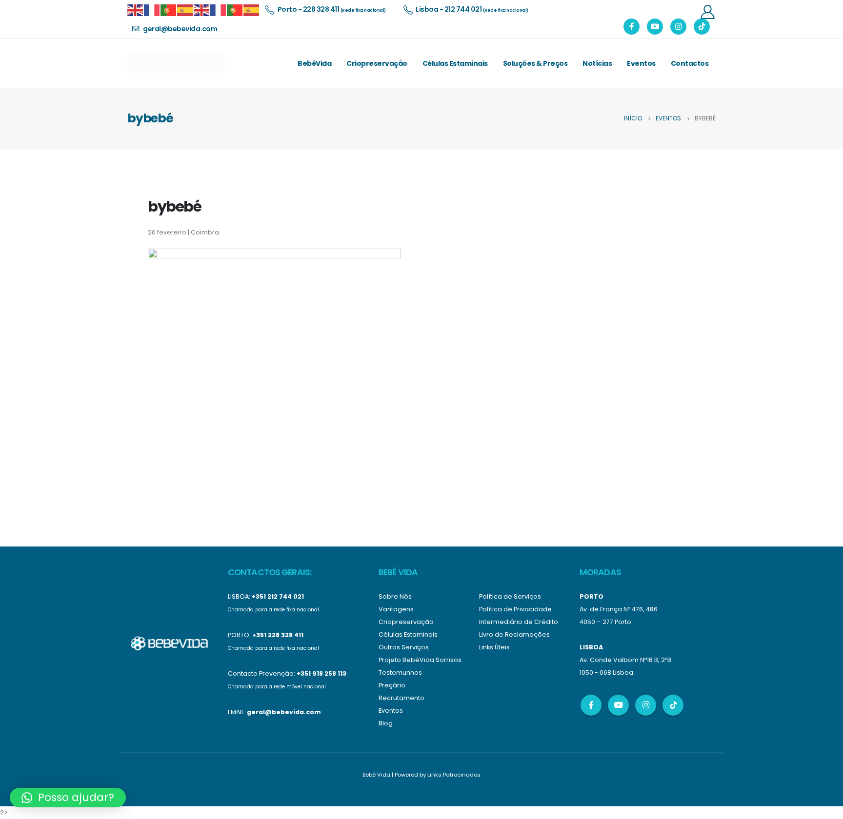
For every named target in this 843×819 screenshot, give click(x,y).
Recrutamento (401, 698)
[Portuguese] (169, 9)
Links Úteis (494, 647)
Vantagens (396, 609)
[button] (68, 797)
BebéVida (314, 63)
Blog (386, 723)
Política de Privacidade (515, 609)
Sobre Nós (395, 596)
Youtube (618, 705)
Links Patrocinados (454, 775)
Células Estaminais (455, 63)
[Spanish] (185, 9)
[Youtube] (655, 27)
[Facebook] (631, 27)
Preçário (392, 685)
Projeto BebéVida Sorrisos (420, 660)
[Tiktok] (702, 27)
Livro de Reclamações (514, 634)
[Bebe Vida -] (176, 63)
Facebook (591, 705)
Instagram (645, 705)
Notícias (597, 63)
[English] (135, 9)
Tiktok (672, 705)
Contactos (690, 63)
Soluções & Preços (535, 63)
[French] (152, 9)
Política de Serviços (510, 596)
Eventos (641, 63)
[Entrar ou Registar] (707, 11)
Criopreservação (376, 63)
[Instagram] (678, 27)
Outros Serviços (404, 647)
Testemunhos (400, 672)
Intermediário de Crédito (518, 622)
